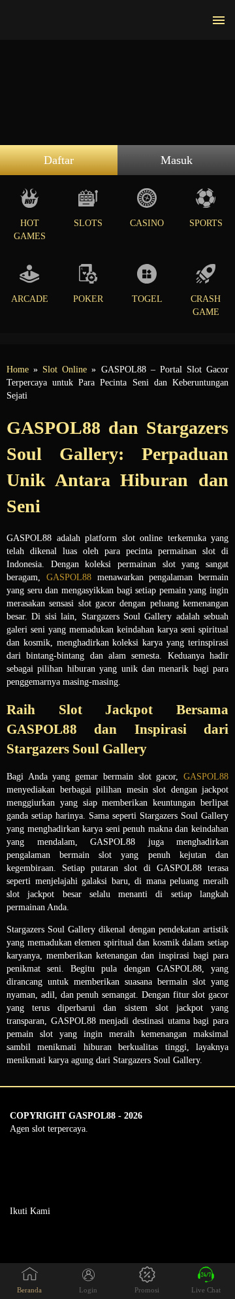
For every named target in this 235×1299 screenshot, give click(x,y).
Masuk (177, 160)
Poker (88, 299)
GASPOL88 (68, 577)
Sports (206, 223)
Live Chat (206, 1290)
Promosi (146, 1290)
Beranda (29, 1290)
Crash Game (206, 305)
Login (88, 1290)
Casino (147, 223)
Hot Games (30, 229)
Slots (88, 223)
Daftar (59, 160)
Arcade (29, 299)
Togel (147, 299)
